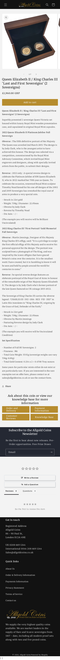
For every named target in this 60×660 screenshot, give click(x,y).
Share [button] (8, 386)
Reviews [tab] (9, 491)
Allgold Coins (25, 655)
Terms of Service (14, 594)
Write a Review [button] (31, 477)
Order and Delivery (12, 409)
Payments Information (17, 581)
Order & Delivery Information (20, 575)
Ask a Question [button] (31, 484)
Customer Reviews (11, 417)
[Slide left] (24, 74)
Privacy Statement (15, 588)
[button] (6, 5)
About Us (10, 569)
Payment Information (42, 409)
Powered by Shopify (39, 655)
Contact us (11, 600)
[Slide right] (36, 74)
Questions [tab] (27, 491)
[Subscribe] (51, 452)
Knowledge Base (44, 417)
